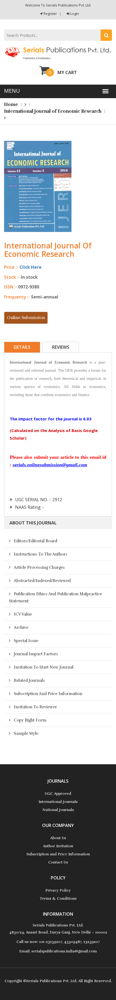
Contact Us (58, 862)
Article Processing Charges (39, 567)
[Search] (106, 35)
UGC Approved (58, 793)
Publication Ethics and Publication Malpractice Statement (55, 597)
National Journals (58, 810)
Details (22, 347)
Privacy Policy (58, 890)
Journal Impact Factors (36, 654)
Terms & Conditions (58, 898)
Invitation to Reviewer (35, 707)
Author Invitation (58, 846)
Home (11, 104)
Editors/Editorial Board (35, 541)
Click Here (30, 267)
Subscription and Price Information (48, 693)
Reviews (60, 347)
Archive (21, 627)
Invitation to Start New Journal (43, 667)
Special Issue (26, 640)
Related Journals (29, 680)
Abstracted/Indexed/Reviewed (42, 580)
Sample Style (26, 733)
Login (74, 13)
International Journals (58, 801)
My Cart (67, 72)
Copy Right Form (30, 720)
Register (50, 13)
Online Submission (26, 317)
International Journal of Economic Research (52, 111)
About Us (58, 838)
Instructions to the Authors (40, 554)
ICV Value (23, 614)
